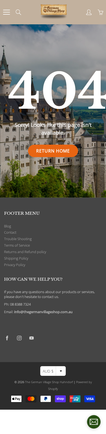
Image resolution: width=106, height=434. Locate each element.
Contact (10, 232)
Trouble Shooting (18, 239)
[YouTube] (31, 338)
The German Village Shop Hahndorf (49, 382)
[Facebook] (7, 338)
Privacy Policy (14, 265)
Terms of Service (17, 245)
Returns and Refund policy (25, 252)
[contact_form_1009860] (94, 422)
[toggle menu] (6, 12)
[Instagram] (19, 338)
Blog (7, 226)
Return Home (53, 151)
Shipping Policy (16, 258)
